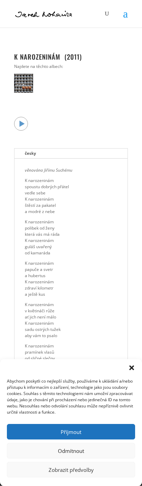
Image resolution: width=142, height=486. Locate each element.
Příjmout (71, 431)
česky (30, 153)
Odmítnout (71, 450)
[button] (131, 367)
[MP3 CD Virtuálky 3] (23, 91)
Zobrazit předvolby (71, 469)
